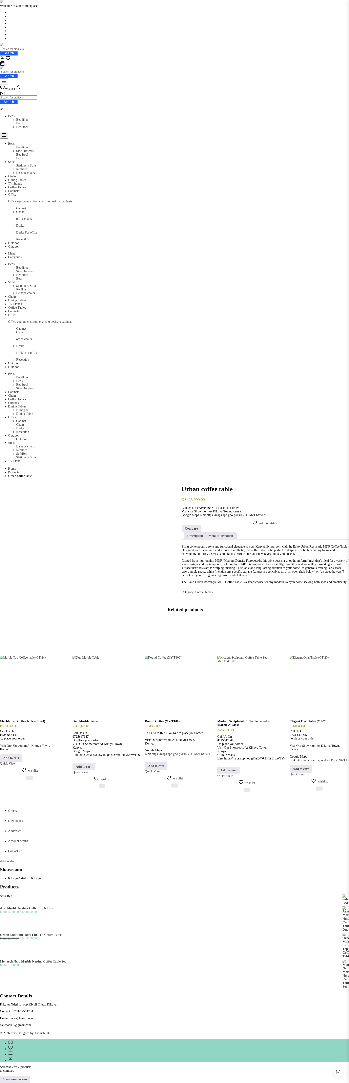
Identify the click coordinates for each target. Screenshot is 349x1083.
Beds (11, 116)
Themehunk (42, 1033)
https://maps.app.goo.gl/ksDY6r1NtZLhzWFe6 (182, 754)
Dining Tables (17, 406)
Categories (15, 257)
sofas (11, 442)
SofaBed (21, 453)
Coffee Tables (17, 399)
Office (12, 417)
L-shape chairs (25, 446)
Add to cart (11, 758)
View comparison (15, 1079)
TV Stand (14, 461)
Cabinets (13, 392)
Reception (22, 432)
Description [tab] (195, 535)
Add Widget (8, 861)
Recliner (21, 450)
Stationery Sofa (26, 457)
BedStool (22, 127)
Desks (20, 428)
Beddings (22, 119)
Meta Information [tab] (221, 535)
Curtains (13, 402)
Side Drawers (25, 388)
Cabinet (21, 421)
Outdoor (13, 435)
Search (9, 53)
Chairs (12, 395)
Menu (12, 253)
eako (14, 1033)
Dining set (22, 410)
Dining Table (24, 413)
